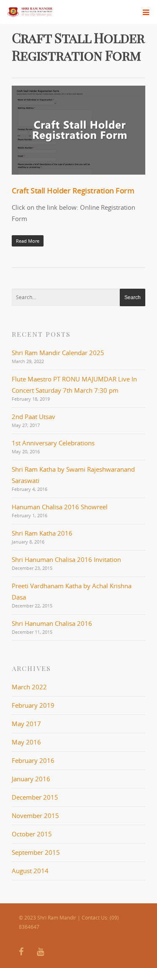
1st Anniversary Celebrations (53, 443)
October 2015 (32, 834)
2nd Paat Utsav (33, 416)
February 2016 (33, 760)
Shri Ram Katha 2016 (42, 533)
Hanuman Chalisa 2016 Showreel (60, 507)
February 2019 (33, 705)
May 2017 (26, 723)
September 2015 (36, 852)
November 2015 (35, 815)
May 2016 (26, 742)
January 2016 (31, 779)
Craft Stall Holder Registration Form (73, 190)
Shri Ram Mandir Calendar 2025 (58, 352)
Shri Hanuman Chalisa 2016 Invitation (66, 559)
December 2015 (35, 797)
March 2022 (29, 687)
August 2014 (30, 870)
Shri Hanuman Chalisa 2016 (52, 623)
